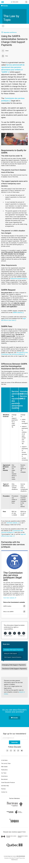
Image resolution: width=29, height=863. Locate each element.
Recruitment (4, 779)
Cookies (16, 858)
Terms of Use (22, 858)
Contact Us (4, 792)
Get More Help (5, 785)
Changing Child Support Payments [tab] (13, 649)
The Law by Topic (6, 763)
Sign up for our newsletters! (14, 734)
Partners (3, 788)
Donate (5, 6)
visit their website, (12, 523)
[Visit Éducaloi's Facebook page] (7, 750)
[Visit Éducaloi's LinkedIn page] (14, 750)
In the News (4, 760)
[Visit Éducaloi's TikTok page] (18, 750)
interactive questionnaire (18, 278)
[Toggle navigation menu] (2, 2)
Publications (4, 769)
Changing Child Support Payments (14, 665)
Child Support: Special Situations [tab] (12, 657)
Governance (4, 776)
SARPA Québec (7, 606)
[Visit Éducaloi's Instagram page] (11, 750)
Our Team (3, 773)
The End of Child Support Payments (14, 668)
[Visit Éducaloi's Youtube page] (21, 750)
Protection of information (9, 858)
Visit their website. (9, 598)
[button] (24, 2)
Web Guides (4, 766)
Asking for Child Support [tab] (10, 653)
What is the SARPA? (8, 611)
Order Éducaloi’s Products (8, 782)
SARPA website (17, 312)
